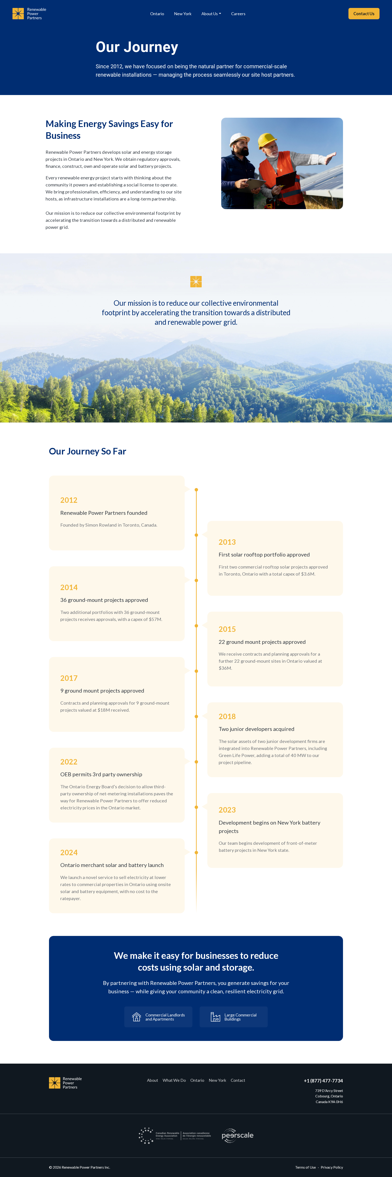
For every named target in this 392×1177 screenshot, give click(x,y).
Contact (238, 1080)
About (152, 1080)
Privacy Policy (332, 1167)
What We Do (174, 1080)
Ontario (157, 13)
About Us (209, 13)
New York (182, 13)
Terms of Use (305, 1167)
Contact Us (364, 13)
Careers (238, 13)
